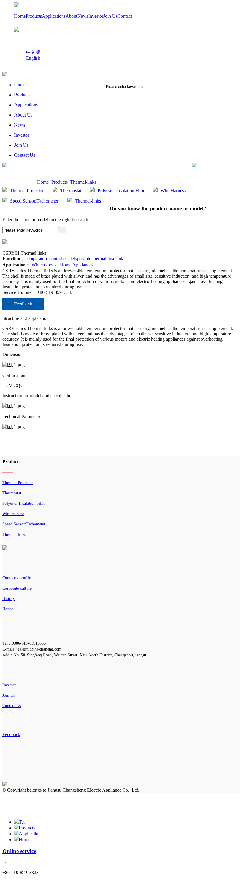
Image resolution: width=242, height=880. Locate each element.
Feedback (23, 303)
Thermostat (70, 190)
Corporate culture (17, 588)
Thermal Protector (27, 190)
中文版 (33, 52)
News (82, 16)
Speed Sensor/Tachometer (34, 200)
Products (34, 16)
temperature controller (46, 258)
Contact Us (24, 155)
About (71, 16)
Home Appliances (76, 264)
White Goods (44, 264)
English (33, 58)
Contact (124, 16)
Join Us (110, 16)
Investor (95, 16)
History (8, 598)
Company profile (16, 578)
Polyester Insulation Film (121, 190)
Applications (54, 16)
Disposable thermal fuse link (97, 258)
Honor (7, 609)
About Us (23, 114)
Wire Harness (173, 190)
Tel (22, 821)
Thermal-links (83, 182)
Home (20, 16)
